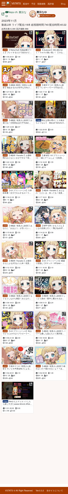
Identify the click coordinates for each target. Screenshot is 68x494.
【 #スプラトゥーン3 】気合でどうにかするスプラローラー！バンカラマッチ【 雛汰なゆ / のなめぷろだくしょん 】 (17, 332)
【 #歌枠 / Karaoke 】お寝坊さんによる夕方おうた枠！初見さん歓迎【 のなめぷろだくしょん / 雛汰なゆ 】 (17, 261)
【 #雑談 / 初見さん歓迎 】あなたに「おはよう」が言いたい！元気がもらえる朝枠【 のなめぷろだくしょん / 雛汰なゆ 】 (17, 226)
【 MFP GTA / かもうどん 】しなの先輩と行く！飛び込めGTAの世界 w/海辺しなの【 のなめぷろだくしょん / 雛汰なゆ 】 (50, 226)
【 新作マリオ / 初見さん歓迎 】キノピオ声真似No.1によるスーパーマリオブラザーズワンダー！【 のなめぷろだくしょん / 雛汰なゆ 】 (17, 367)
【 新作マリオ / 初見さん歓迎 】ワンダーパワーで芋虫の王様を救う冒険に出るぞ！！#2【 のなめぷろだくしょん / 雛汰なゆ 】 (50, 86)
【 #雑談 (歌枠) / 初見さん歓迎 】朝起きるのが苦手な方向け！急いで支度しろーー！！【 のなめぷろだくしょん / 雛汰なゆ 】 (17, 86)
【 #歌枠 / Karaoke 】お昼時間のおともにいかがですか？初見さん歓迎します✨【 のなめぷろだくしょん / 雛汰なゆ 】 (17, 156)
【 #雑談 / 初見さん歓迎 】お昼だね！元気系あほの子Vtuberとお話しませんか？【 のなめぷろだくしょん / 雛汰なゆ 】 (17, 121)
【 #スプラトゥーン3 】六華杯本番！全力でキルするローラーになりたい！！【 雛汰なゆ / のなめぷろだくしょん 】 (17, 191)
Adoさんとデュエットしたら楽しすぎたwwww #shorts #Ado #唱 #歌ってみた (17, 402)
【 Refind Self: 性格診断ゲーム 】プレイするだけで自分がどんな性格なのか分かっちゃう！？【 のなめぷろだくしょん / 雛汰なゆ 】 (17, 51)
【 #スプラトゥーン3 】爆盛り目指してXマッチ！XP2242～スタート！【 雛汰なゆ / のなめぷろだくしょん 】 (50, 261)
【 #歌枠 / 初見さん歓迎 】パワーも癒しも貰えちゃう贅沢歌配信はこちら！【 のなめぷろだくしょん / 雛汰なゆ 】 (50, 332)
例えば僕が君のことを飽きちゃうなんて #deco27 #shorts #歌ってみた (50, 121)
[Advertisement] (34, 448)
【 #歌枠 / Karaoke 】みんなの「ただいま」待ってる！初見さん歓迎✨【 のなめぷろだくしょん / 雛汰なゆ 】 (50, 191)
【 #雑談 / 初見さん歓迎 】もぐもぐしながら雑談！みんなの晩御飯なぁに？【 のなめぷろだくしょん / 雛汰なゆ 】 (17, 297)
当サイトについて (54, 490)
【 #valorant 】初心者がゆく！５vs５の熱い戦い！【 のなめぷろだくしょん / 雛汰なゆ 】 (50, 51)
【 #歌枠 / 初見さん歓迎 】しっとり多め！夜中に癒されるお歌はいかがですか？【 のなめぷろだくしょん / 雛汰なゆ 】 (50, 297)
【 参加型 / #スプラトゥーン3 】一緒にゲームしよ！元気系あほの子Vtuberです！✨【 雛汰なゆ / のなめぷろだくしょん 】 (50, 156)
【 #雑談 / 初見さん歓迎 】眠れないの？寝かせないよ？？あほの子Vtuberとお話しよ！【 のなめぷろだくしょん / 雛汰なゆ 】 (50, 367)
